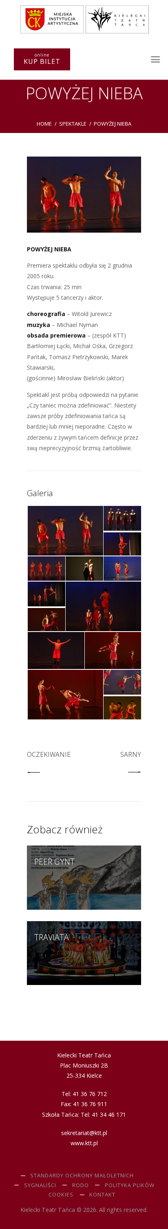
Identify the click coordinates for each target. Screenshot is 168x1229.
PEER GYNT (54, 862)
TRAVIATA (51, 937)
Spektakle (72, 123)
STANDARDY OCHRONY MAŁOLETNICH (82, 1175)
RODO (80, 1185)
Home (44, 123)
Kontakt (102, 1194)
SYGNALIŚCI (40, 1185)
